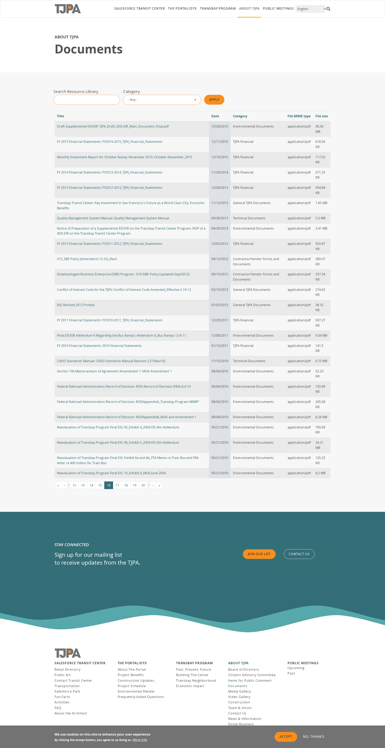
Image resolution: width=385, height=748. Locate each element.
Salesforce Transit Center (80, 663)
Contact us (299, 554)
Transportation (67, 686)
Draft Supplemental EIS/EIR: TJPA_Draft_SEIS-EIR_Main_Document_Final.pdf (113, 126)
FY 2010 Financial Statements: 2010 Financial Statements (99, 345)
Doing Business (241, 724)
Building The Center (192, 675)
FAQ (58, 708)
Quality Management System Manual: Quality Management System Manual (113, 218)
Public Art (63, 675)
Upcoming (296, 668)
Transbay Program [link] (218, 8)
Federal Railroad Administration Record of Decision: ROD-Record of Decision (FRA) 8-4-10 (124, 386)
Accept (286, 736)
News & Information (244, 718)
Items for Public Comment (250, 680)
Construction (239, 702)
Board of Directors (243, 669)
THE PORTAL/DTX (132, 663)
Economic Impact (190, 686)
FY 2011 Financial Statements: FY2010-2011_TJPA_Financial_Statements (109, 320)
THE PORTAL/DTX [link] (182, 8)
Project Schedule (132, 686)
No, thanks (313, 736)
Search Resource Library (76, 91)
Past (291, 673)
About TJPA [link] (249, 8)
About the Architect (71, 713)
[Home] (76, 9)
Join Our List (259, 554)
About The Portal (132, 669)
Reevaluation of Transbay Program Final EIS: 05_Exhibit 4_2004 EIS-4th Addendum (118, 427)
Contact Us (237, 713)
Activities (62, 702)
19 (134, 485)
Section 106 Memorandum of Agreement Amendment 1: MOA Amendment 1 (114, 371)
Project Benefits (131, 675)
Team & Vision (240, 708)
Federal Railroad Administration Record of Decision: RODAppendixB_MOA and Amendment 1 (127, 417)
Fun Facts (62, 697)
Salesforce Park (67, 691)
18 (126, 485)
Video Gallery (239, 697)
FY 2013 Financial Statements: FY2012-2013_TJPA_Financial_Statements (109, 187)
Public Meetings (303, 663)
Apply (214, 99)
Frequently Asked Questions (141, 697)
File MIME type (299, 116)
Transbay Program (194, 663)
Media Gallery (239, 691)
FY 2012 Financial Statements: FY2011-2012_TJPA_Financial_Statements (109, 243)
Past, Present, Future (193, 669)
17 (117, 485)
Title (60, 116)
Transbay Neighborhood (196, 680)
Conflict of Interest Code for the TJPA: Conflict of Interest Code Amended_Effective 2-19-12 (124, 289)
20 (143, 485)
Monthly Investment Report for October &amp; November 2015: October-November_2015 (124, 157)
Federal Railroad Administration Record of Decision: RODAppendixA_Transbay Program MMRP (128, 402)
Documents (237, 686)
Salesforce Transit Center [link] (139, 8)
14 (91, 485)
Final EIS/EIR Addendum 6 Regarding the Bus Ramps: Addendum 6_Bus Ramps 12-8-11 (121, 335)
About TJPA (67, 37)
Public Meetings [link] (278, 8)
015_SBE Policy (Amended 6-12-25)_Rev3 (87, 259)
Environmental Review (136, 691)
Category (131, 91)
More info (140, 740)
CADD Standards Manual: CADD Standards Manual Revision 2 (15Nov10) (111, 361)
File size (321, 116)
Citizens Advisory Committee (252, 675)
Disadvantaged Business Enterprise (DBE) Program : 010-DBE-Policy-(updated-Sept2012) (123, 274)
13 (83, 485)
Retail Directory (68, 669)
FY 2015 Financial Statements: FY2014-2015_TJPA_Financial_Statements (109, 141)
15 (100, 485)
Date (217, 116)
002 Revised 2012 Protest (76, 305)
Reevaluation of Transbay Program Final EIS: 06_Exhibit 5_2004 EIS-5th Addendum (118, 442)
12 (74, 485)
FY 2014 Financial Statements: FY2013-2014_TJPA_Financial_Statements (109, 172)
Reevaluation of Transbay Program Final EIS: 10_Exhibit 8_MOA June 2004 (111, 473)
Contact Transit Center (73, 680)
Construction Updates (136, 680)
